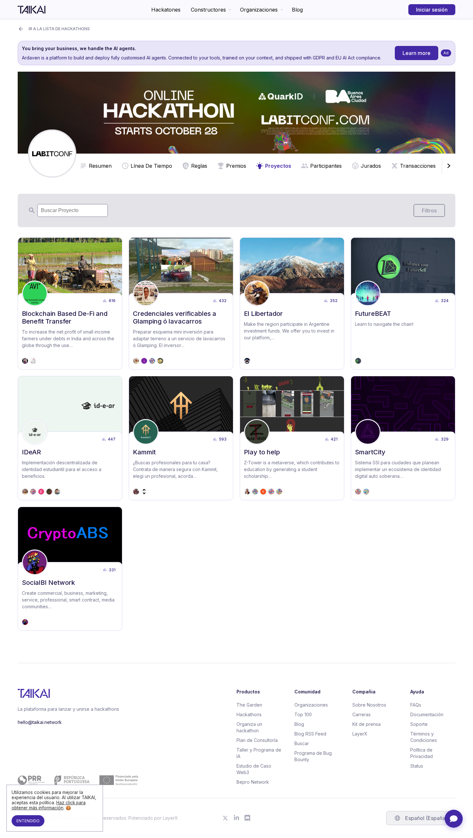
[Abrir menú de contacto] (454, 819)
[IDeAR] (70, 438)
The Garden (249, 705)
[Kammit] (181, 438)
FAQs (415, 705)
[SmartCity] (403, 438)
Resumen (100, 166)
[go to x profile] (225, 818)
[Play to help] (292, 438)
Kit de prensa (366, 724)
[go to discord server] (248, 818)
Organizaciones (259, 9)
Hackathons (249, 714)
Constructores (208, 9)
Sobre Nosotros (369, 705)
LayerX (359, 733)
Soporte (419, 724)
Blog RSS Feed (310, 733)
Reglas (199, 166)
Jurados (371, 166)
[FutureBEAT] (403, 303)
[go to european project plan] (78, 780)
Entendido (28, 820)
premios (236, 166)
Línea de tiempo (151, 166)
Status (416, 766)
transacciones (418, 166)
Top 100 (303, 714)
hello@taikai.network (40, 722)
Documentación (426, 714)
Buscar (301, 743)
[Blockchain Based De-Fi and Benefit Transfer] (70, 303)
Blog (297, 9)
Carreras (361, 714)
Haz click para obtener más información (49, 805)
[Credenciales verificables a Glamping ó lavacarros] (181, 303)
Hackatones (166, 9)
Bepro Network (252, 782)
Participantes (326, 166)
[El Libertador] (292, 303)
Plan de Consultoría (257, 740)
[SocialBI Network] (70, 569)
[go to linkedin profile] (236, 818)
